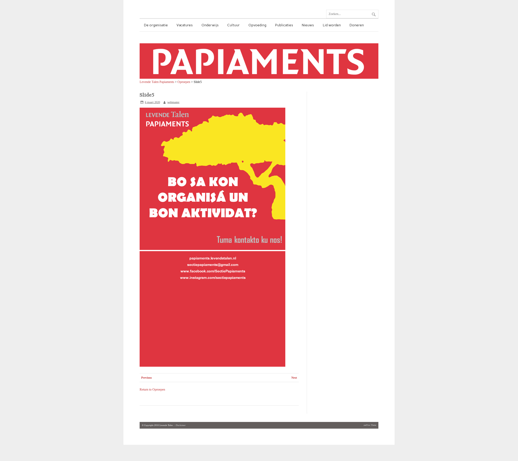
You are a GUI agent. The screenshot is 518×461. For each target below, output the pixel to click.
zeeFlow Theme (370, 425)
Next (294, 377)
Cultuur (233, 25)
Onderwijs (210, 25)
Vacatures (184, 25)
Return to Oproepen (152, 389)
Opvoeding (257, 25)
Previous (146, 377)
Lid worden (332, 25)
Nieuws (308, 25)
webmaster (173, 102)
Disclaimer (181, 425)
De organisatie (156, 25)
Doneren (356, 25)
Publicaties (284, 25)
